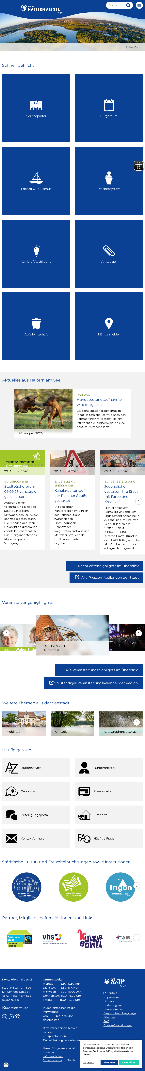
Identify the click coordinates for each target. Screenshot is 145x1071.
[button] (139, 501)
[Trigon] (119, 887)
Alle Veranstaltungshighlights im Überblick (101, 670)
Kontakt (111, 993)
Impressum (111, 997)
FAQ (106, 1021)
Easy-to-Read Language (120, 1013)
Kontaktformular (16, 1008)
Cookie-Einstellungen (118, 1025)
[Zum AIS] (126, 939)
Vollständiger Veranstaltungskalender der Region (98, 685)
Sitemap (109, 1017)
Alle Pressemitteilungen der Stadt (110, 579)
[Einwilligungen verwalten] (6, 1064)
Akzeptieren (129, 1062)
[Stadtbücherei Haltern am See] (72, 887)
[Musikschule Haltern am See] (25, 887)
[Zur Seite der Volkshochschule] (55, 939)
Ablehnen (109, 1062)
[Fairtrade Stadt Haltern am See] (19, 938)
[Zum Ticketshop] (90, 938)
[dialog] (111, 1054)
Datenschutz (112, 1001)
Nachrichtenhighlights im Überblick (108, 566)
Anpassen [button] (88, 1062)
